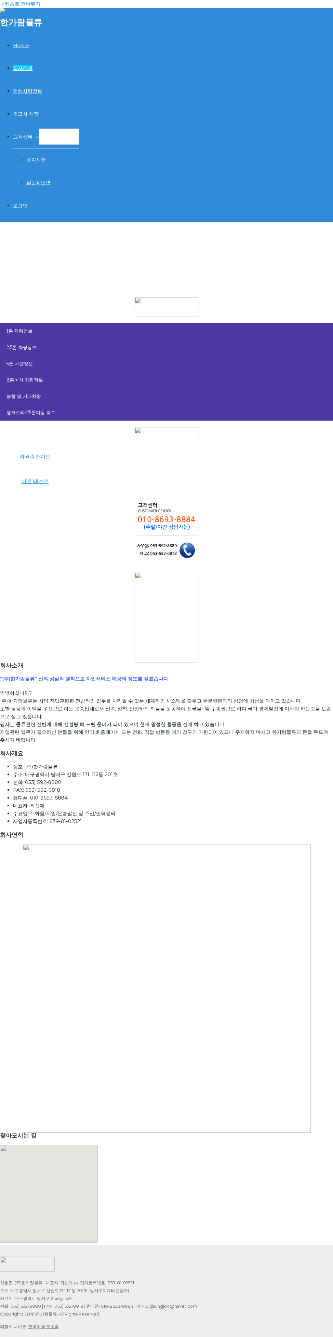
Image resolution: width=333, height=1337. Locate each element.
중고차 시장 (26, 114)
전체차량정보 (27, 91)
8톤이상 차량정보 (25, 380)
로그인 (20, 205)
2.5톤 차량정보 (21, 347)
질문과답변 (38, 182)
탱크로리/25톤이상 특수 (31, 412)
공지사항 (36, 160)
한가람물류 (21, 22)
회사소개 (23, 68)
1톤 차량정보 (20, 331)
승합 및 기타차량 (24, 396)
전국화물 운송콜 (43, 1326)
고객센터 (23, 136)
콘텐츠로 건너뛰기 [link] (20, 4)
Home (21, 45)
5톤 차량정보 (20, 364)
